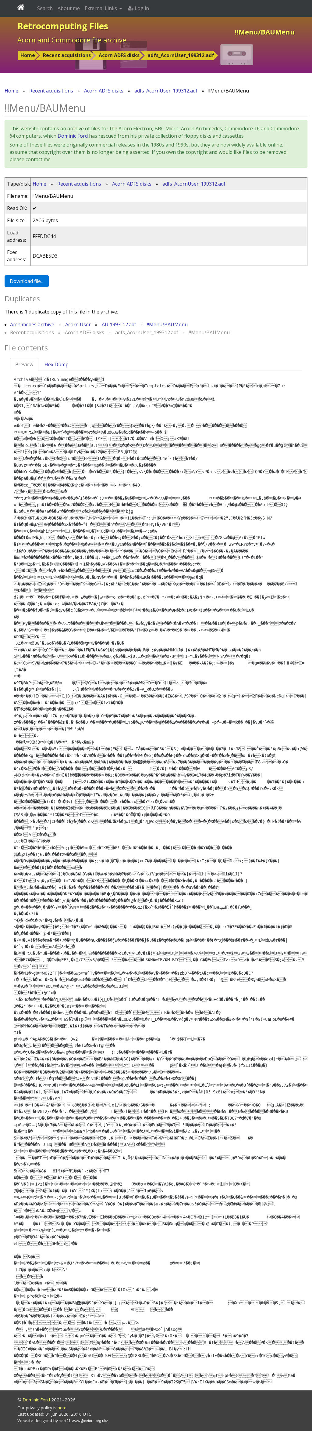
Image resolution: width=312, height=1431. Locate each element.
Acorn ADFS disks (119, 55)
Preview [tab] (24, 364)
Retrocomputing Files (62, 26)
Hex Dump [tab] (56, 364)
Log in (141, 8)
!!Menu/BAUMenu (167, 324)
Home (27, 55)
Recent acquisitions (67, 55)
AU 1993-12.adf (119, 324)
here (62, 1408)
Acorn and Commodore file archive (71, 39)
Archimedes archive (32, 324)
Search (45, 8)
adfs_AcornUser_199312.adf (180, 55)
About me (69, 8)
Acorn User (78, 324)
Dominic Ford (73, 135)
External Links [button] (101, 8)
